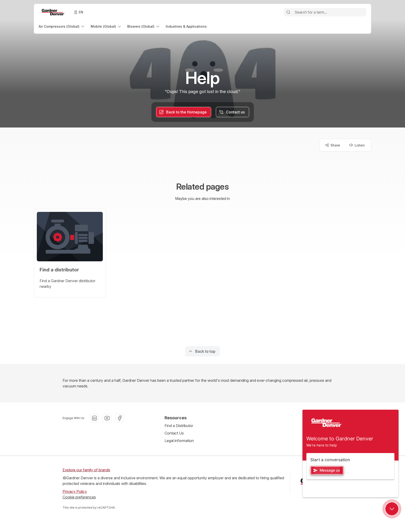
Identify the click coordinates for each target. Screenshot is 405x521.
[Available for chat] (391, 508)
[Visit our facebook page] (119, 418)
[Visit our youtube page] (107, 418)
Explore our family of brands (86, 470)
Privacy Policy (75, 491)
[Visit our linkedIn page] (94, 418)
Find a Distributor (179, 425)
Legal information (179, 440)
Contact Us (174, 433)
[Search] (288, 12)
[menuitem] (62, 26)
